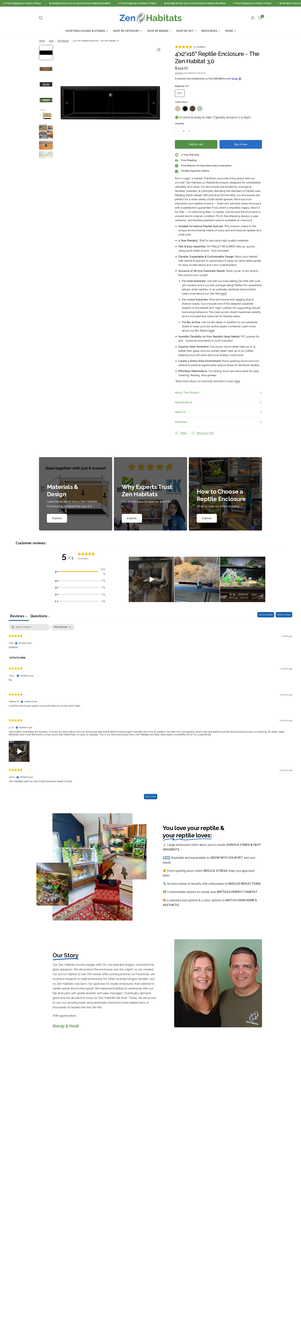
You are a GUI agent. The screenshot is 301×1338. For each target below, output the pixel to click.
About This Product (187, 392)
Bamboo (178, 108)
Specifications (183, 402)
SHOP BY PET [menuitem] (185, 30)
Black (185, 108)
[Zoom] (158, 49)
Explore (57, 518)
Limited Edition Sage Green (200, 108)
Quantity (179, 123)
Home (42, 40)
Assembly (181, 421)
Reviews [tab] (19, 616)
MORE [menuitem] (229, 30)
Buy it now (240, 144)
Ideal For (180, 412)
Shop (51, 40)
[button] (151, 579)
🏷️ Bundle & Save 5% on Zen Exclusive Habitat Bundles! (60, 3)
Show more (150, 796)
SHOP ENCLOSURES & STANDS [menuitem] (85, 30)
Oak (192, 108)
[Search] (41, 18)
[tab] (40, 616)
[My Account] (252, 17)
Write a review (284, 614)
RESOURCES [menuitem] (209, 30)
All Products (63, 40)
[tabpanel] (150, 713)
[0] (259, 17)
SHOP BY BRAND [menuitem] (157, 30)
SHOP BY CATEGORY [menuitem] (126, 30)
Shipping (179, 73)
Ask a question (266, 614)
